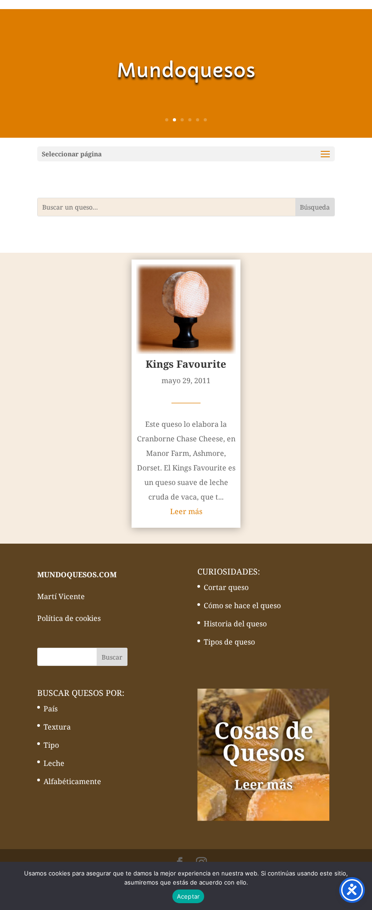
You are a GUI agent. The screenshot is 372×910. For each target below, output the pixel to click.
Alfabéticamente (72, 781)
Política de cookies (69, 618)
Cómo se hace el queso (242, 605)
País (51, 709)
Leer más (186, 511)
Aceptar (188, 896)
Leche (54, 763)
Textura (57, 727)
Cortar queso (226, 587)
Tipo (51, 745)
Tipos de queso (229, 642)
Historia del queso (235, 624)
